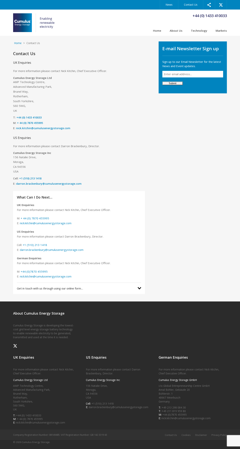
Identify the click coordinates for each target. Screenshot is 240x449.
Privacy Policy (219, 435)
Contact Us (190, 4)
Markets (221, 30)
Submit (172, 83)
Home (157, 30)
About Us (176, 30)
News (169, 4)
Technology (199, 30)
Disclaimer (201, 435)
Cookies (186, 435)
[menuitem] (209, 4)
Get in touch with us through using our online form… (50, 288)
